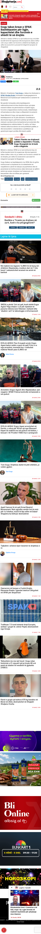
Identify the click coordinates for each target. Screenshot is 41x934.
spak (22, 179)
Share (3, 81)
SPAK (3, 95)
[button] (4, 930)
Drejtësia (21, 227)
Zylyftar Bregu (11, 552)
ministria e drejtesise (31, 179)
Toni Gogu (19, 93)
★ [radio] (11, 189)
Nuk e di (30, 227)
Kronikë (4, 23)
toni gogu (16, 179)
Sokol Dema (10, 354)
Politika (13, 227)
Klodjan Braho (10, 95)
